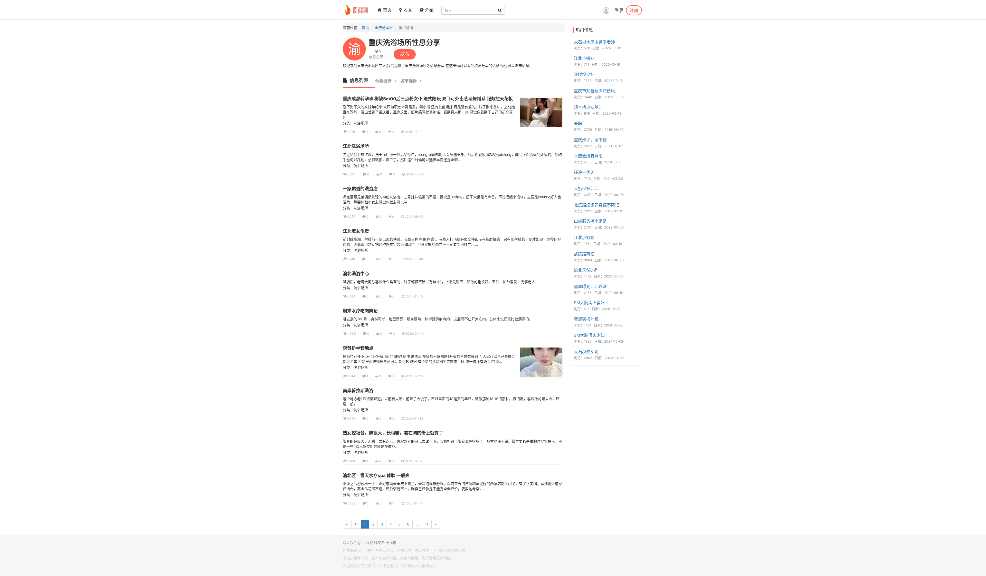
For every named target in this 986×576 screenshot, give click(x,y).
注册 (634, 10)
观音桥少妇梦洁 (588, 107)
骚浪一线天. (584, 172)
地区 (407, 10)
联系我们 (350, 542)
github (363, 542)
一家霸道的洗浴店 (360, 188)
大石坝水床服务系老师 (594, 41)
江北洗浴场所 (356, 146)
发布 (404, 54)
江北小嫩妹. (584, 58)
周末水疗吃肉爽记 (360, 310)
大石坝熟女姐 (586, 351)
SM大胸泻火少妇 (589, 335)
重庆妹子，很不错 (590, 139)
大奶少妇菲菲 (586, 188)
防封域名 (377, 542)
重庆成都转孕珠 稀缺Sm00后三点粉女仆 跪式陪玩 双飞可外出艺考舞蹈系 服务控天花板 (428, 98)
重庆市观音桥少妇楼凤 (594, 90)
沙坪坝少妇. (584, 74)
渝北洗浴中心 (356, 273)
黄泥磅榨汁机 (586, 319)
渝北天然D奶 (586, 270)
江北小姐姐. (584, 237)
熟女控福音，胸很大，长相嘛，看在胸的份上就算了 (393, 432)
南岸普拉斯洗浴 (358, 390)
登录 (619, 10)
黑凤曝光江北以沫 (590, 286)
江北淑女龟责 (356, 231)
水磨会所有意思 (588, 155)
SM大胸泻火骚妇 (589, 302)
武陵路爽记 (584, 253)
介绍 (429, 10)
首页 (387, 10)
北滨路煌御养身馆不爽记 (596, 204)
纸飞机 (390, 542)
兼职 (578, 123)
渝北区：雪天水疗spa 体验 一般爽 (376, 475)
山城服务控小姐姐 (590, 221)
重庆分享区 (384, 27)
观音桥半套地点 (358, 348)
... (417, 524)
